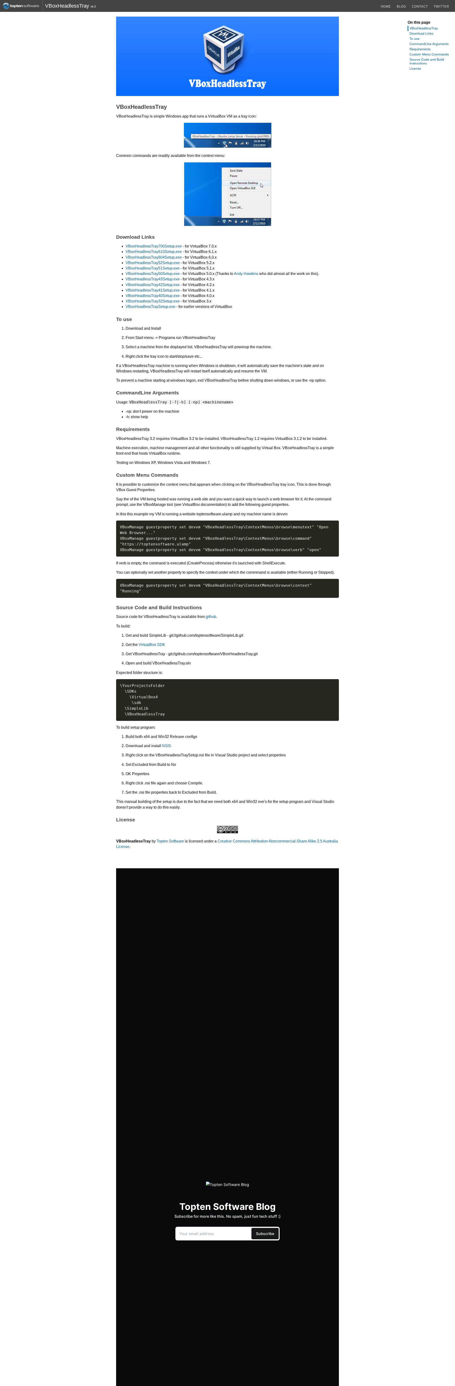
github (211, 617)
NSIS (166, 746)
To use (414, 39)
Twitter (441, 6)
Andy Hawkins (246, 274)
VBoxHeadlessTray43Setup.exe (153, 279)
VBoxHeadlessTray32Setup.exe (153, 301)
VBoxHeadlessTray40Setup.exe (153, 296)
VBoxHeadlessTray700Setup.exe (154, 246)
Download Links (421, 33)
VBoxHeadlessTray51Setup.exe (153, 268)
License (415, 68)
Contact (420, 6)
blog (401, 6)
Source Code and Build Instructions (427, 61)
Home (386, 6)
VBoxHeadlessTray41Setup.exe (153, 290)
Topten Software (170, 841)
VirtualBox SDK (152, 645)
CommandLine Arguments (429, 44)
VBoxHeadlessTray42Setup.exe (153, 285)
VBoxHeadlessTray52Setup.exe (153, 263)
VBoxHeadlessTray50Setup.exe (153, 274)
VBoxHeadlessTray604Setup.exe (154, 257)
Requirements (420, 49)
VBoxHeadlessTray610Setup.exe (154, 252)
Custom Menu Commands (429, 54)
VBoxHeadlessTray (424, 28)
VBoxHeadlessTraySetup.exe (150, 307)
